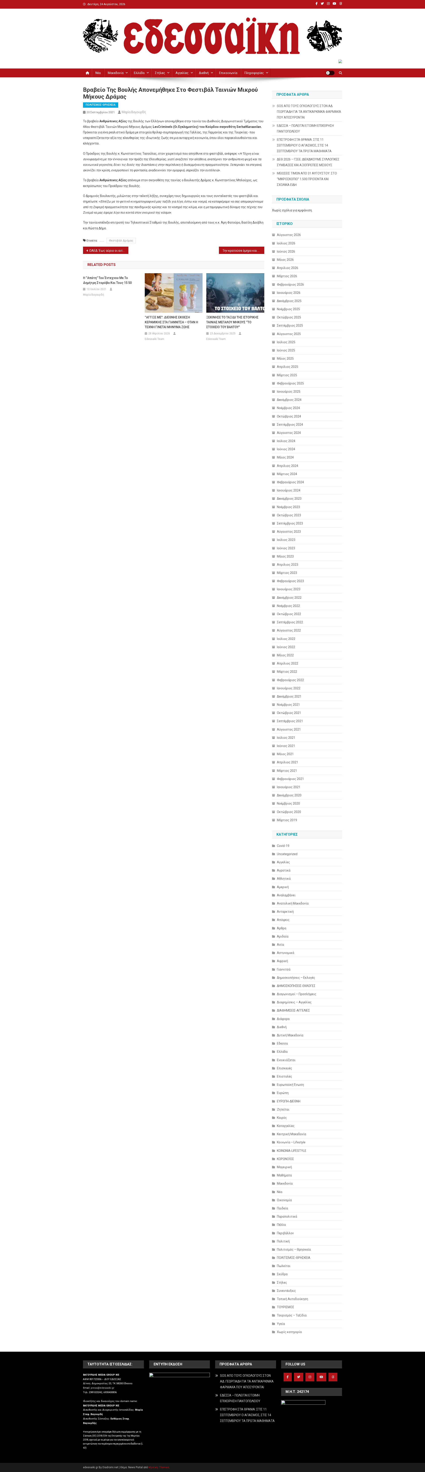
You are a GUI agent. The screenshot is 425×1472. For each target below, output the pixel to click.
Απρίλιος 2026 (287, 268)
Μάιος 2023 (285, 556)
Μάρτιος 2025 (287, 375)
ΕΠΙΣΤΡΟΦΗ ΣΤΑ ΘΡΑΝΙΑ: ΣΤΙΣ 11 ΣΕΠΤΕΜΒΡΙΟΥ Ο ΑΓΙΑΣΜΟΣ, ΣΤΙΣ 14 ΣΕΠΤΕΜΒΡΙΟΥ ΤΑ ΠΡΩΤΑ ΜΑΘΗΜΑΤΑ (304, 145)
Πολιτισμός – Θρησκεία (294, 1249)
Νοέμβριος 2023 (288, 507)
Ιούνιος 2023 (286, 548)
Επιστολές (284, 1076)
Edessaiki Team (154, 339)
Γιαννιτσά (283, 969)
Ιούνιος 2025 (286, 350)
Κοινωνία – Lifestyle (291, 1142)
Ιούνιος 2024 (286, 449)
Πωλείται (283, 1266)
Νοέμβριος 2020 (288, 803)
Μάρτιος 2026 (287, 276)
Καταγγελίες (286, 1126)
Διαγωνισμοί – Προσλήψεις (296, 994)
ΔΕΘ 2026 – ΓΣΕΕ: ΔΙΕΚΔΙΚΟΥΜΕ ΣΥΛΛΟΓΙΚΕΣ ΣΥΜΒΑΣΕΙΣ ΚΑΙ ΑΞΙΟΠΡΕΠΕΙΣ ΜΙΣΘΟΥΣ (308, 162)
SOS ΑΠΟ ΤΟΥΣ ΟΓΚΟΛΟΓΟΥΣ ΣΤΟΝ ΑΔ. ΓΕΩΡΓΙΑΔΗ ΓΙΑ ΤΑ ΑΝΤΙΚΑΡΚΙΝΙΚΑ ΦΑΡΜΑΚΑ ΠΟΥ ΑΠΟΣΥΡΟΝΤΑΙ (309, 111)
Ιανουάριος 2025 (288, 391)
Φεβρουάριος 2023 (290, 581)
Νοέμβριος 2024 (288, 408)
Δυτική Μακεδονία (290, 1035)
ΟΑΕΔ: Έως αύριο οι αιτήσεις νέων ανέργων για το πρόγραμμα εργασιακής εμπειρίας (108, 250)
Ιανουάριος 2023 (288, 589)
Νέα (98, 73)
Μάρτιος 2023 (287, 573)
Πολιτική (283, 1241)
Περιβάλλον (285, 1233)
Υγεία (281, 1324)
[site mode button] (330, 73)
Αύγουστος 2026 (289, 235)
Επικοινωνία (228, 73)
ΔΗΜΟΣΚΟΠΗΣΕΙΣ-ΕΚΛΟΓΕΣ (296, 986)
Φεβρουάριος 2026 (290, 284)
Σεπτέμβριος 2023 (290, 523)
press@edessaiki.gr (102, 1387)
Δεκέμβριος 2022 (289, 597)
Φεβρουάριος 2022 (290, 680)
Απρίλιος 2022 (287, 663)
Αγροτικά (283, 870)
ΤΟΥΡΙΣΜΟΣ (285, 1307)
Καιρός (282, 1117)
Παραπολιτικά (287, 1216)
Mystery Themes (159, 1467)
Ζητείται (283, 1109)
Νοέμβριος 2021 (288, 704)
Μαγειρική (284, 1167)
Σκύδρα (282, 1274)
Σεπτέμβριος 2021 (290, 721)
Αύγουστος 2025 (289, 334)
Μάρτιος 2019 (287, 820)
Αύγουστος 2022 (289, 630)
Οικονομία (284, 1200)
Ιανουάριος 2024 (288, 490)
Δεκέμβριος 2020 (289, 795)
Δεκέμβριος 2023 (289, 498)
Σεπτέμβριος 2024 (290, 424)
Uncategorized (287, 854)
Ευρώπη (283, 1093)
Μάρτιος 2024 (287, 474)
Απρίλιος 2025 (287, 366)
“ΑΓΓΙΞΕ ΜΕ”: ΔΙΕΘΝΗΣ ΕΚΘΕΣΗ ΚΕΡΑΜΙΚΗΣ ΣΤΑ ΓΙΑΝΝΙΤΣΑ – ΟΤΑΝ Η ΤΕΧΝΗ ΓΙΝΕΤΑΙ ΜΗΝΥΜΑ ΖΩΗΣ (171, 322)
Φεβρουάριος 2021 (290, 779)
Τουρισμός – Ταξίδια (292, 1315)
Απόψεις (283, 920)
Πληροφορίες (254, 73)
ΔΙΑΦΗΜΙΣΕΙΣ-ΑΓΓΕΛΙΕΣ (293, 1010)
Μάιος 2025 (285, 358)
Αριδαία (282, 936)
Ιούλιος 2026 (286, 243)
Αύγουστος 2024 (289, 433)
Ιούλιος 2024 (286, 441)
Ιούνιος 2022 (286, 647)
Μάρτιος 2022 (287, 671)
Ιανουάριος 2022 (288, 688)
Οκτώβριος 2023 (289, 515)
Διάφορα (283, 1019)
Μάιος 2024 (285, 457)
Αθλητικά (284, 878)
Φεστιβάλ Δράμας (121, 240)
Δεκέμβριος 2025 (289, 301)
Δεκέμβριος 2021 (289, 696)
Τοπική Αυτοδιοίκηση (292, 1299)
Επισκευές (284, 1068)
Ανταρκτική (285, 911)
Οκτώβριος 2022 (289, 614)
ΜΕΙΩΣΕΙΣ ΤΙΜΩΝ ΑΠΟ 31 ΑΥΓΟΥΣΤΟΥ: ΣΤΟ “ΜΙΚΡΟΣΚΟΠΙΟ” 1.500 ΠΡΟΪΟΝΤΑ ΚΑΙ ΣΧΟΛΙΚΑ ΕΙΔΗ (307, 179)
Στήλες (160, 73)
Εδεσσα (282, 1043)
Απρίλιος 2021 (287, 762)
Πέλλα (281, 1224)
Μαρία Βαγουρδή (134, 112)
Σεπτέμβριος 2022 (290, 622)
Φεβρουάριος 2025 (290, 383)
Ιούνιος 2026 (286, 251)
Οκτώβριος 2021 (289, 713)
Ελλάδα (139, 73)
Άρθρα (281, 928)
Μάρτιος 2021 (287, 770)
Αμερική (283, 887)
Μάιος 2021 (285, 754)
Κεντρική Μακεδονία (291, 1134)
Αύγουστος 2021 (289, 729)
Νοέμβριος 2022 (288, 606)
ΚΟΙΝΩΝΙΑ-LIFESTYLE (291, 1150)
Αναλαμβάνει (286, 895)
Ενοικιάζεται (286, 1060)
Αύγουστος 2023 (289, 531)
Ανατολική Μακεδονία (293, 903)
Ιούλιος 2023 (286, 540)
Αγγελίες (182, 73)
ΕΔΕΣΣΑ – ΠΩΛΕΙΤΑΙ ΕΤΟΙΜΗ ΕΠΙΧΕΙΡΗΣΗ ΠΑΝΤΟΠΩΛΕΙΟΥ (305, 128)
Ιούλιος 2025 (286, 342)
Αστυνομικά (285, 953)
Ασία (280, 944)
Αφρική (282, 961)
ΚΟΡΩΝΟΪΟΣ (285, 1159)
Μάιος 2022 (285, 655)
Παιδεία (282, 1208)
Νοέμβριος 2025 (288, 309)
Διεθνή (204, 73)
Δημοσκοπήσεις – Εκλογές (296, 977)
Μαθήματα (284, 1175)
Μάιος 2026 (285, 259)
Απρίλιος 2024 (287, 466)
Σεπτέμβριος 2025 (290, 325)
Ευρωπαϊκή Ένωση (290, 1084)
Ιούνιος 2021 (286, 746)
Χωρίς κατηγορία (289, 1332)
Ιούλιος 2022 (286, 639)
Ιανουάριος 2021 (288, 787)
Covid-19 (283, 846)
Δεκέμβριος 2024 (289, 400)
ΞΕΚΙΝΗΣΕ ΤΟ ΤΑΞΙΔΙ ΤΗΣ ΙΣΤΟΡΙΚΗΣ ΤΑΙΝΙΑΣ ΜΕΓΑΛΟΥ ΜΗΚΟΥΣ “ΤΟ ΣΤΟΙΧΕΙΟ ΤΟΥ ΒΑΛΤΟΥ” (232, 322)
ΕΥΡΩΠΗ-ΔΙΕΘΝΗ (288, 1101)
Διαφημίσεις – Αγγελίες (294, 1002)
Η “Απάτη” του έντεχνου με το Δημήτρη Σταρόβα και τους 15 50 (107, 280)
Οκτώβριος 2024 (289, 416)
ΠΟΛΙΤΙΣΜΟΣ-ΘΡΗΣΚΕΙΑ (101, 104)
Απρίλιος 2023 (287, 564)
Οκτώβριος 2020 (289, 812)
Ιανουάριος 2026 (288, 292)
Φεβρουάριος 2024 (290, 482)
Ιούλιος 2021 (286, 737)
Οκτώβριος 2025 (289, 317)
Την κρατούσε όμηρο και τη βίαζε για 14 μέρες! (243, 250)
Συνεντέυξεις (286, 1291)
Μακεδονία (116, 73)
